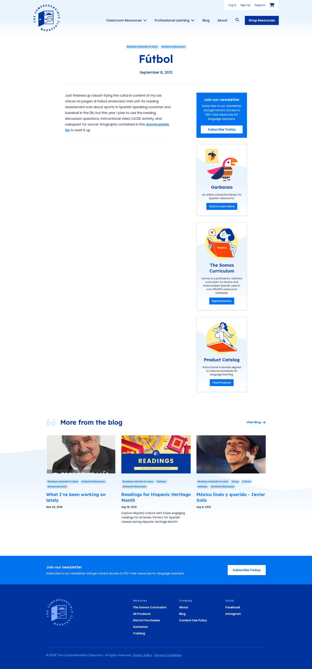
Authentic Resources (173, 46)
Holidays (161, 481)
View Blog (253, 422)
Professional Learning (172, 20)
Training (139, 633)
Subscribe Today (222, 129)
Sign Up (245, 5)
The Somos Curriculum (149, 607)
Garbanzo (140, 627)
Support (260, 5)
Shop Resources (262, 20)
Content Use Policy (193, 620)
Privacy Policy (142, 655)
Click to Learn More (222, 206)
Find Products (222, 382)
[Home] (46, 18)
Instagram (233, 614)
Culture (246, 481)
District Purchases (146, 620)
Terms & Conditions (167, 655)
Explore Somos (221, 301)
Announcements (57, 486)
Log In (232, 5)
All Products (142, 614)
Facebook (232, 607)
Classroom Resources (124, 20)
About (222, 20)
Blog (205, 20)
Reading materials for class (142, 46)
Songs (235, 481)
